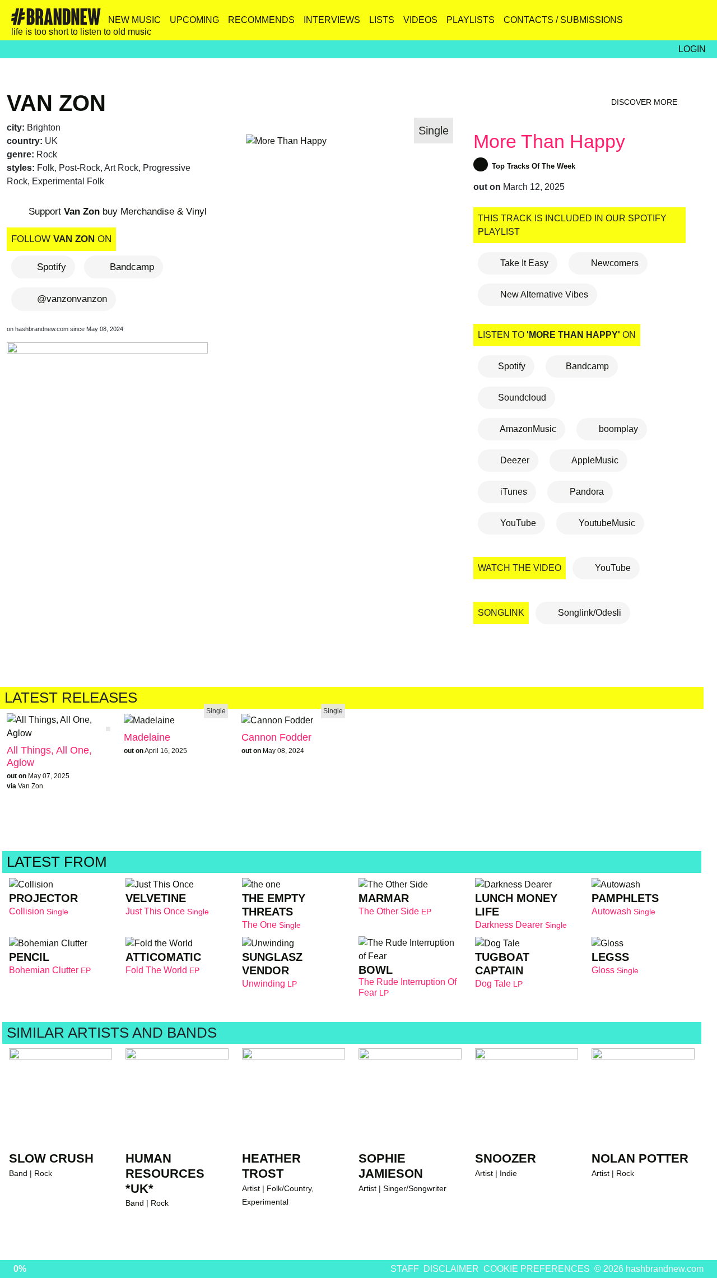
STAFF (404, 1269)
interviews (332, 20)
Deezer (513, 460)
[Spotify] (672, 24)
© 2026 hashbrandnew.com (649, 1269)
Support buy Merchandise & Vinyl (116, 211)
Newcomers (614, 263)
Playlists (470, 20)
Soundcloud (522, 397)
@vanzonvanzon (72, 299)
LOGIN (692, 49)
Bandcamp (132, 267)
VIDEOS (420, 20)
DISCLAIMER (451, 1269)
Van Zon (56, 103)
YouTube (517, 523)
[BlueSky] (624, 24)
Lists (381, 20)
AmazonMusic (527, 429)
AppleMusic (594, 460)
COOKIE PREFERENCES (536, 1269)
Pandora (585, 491)
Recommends (261, 20)
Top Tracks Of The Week (532, 166)
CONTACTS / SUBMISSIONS (563, 20)
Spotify (51, 267)
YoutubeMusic (605, 523)
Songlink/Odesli (588, 612)
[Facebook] (648, 24)
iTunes (512, 491)
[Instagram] (599, 24)
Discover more (645, 101)
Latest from (59, 862)
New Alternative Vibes (543, 294)
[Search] (696, 24)
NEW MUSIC (134, 20)
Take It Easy (523, 263)
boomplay (617, 429)
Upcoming (194, 20)
